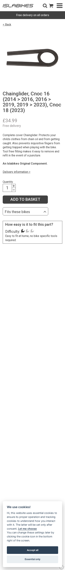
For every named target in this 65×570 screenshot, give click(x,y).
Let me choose (27, 528)
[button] (45, 5)
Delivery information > (16, 172)
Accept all (32, 550)
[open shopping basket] (51, 5)
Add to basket (25, 199)
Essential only (32, 559)
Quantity (8, 182)
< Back (7, 24)
